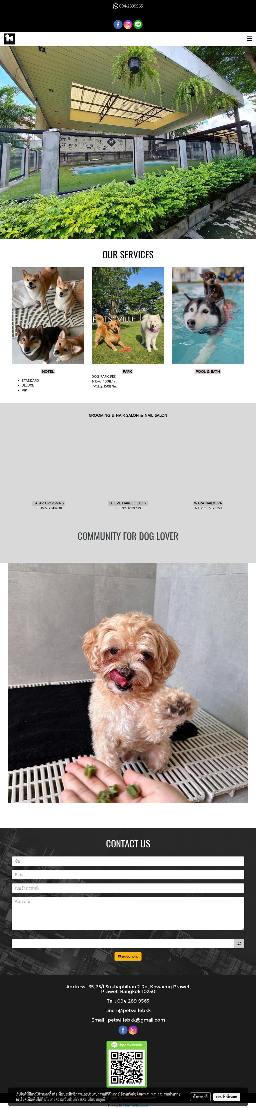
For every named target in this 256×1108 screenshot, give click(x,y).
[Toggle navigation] (249, 38)
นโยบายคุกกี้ (96, 1099)
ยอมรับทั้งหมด (226, 1097)
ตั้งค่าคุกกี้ (200, 1097)
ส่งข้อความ (130, 956)
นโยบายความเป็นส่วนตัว (61, 1099)
